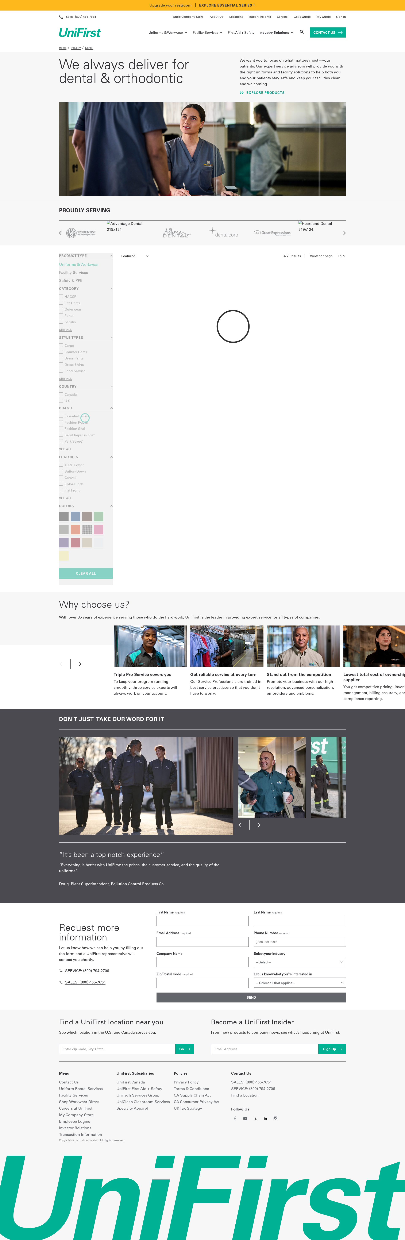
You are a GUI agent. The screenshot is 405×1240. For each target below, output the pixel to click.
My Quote (324, 17)
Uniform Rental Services (81, 1088)
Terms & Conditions (191, 1088)
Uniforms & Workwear (165, 32)
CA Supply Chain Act (192, 1095)
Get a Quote (302, 17)
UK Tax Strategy (188, 1108)
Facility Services (205, 32)
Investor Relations (75, 1127)
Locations (236, 17)
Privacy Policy (186, 1082)
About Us (216, 17)
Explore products (265, 93)
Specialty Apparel (132, 1108)
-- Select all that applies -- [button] (275, 983)
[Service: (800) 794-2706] (61, 971)
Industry (76, 47)
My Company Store (76, 1114)
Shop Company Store (188, 17)
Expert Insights (260, 17)
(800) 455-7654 (81, 17)
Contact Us (324, 32)
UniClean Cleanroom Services (143, 1101)
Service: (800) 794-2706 (87, 970)
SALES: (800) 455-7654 (251, 1082)
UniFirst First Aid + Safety (139, 1088)
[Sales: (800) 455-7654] (61, 982)
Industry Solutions (274, 32)
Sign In (341, 17)
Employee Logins (74, 1121)
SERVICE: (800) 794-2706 (253, 1088)
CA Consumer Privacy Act (196, 1101)
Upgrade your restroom (170, 5)
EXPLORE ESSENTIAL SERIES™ (227, 5)
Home (62, 47)
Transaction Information (80, 1134)
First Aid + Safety (241, 32)
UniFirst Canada (130, 1082)
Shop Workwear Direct (79, 1101)
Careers (282, 17)
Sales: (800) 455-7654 (85, 982)
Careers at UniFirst (75, 1108)
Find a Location (245, 1095)
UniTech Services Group (137, 1095)
